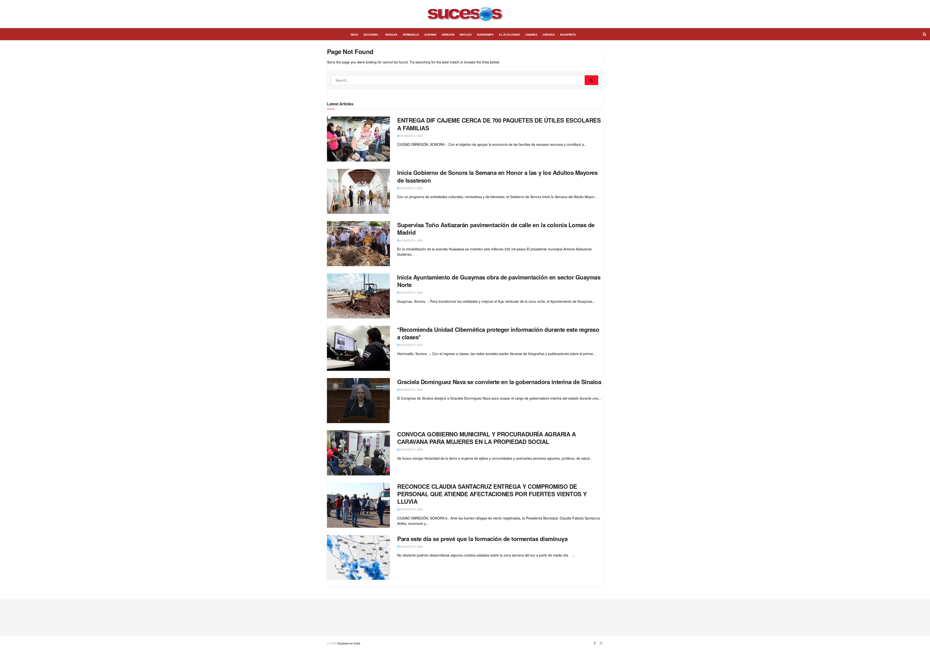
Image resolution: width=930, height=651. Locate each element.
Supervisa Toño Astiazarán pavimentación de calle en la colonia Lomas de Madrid (496, 228)
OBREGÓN (448, 34)
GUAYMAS (430, 34)
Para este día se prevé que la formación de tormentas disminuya (482, 539)
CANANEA (531, 34)
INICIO (354, 34)
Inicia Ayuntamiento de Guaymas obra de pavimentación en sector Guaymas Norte (498, 281)
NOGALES (391, 34)
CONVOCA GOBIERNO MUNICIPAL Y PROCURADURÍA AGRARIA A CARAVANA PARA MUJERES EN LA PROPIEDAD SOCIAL (486, 438)
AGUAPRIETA (568, 34)
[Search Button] (591, 80)
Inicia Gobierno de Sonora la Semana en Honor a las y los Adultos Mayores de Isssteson (497, 176)
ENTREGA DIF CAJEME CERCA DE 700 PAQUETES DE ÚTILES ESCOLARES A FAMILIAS (499, 124)
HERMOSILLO (411, 34)
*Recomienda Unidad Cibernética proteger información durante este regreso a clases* (498, 333)
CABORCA (548, 34)
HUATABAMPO (485, 34)
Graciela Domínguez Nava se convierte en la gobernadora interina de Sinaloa (499, 382)
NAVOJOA (466, 34)
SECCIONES (371, 34)
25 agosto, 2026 (411, 136)
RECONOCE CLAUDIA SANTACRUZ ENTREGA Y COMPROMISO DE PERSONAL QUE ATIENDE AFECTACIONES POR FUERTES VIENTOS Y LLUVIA (492, 493)
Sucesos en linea (348, 643)
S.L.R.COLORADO (509, 34)
